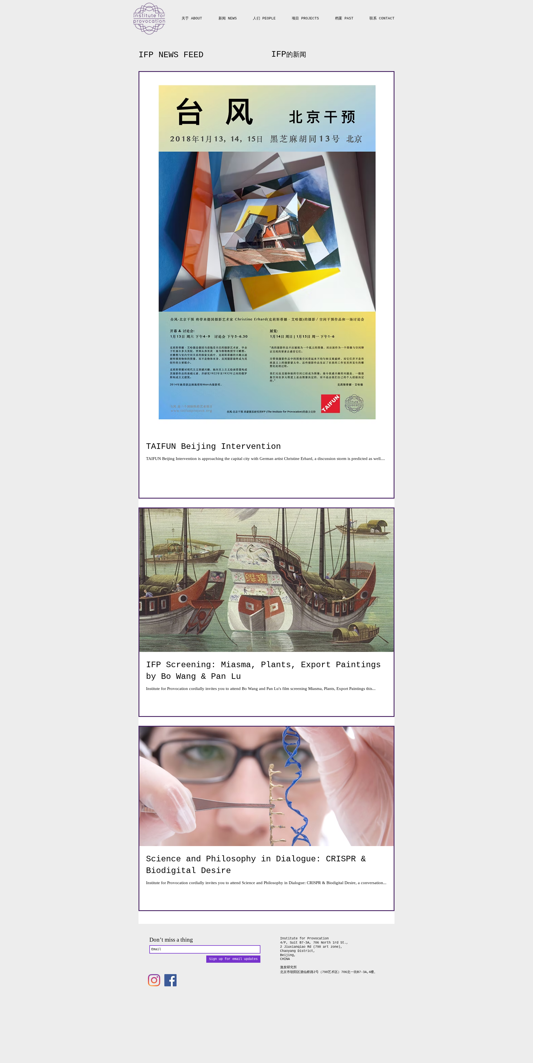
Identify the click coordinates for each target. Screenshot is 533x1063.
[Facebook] (170, 980)
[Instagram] (154, 980)
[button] (305, 16)
